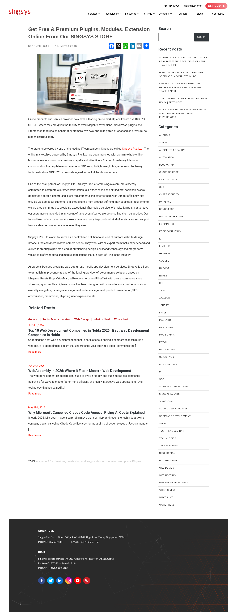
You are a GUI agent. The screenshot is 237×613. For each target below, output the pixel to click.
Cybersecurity (169, 194)
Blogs (200, 13)
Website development (173, 482)
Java (162, 290)
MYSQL (163, 342)
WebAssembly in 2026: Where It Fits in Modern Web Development (79, 371)
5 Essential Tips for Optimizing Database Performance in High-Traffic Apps (180, 87)
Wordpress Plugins (129, 461)
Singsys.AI (166, 401)
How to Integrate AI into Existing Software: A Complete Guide (181, 74)
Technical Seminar (171, 431)
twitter (50, 580)
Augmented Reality (172, 150)
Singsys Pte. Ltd (132, 148)
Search (164, 28)
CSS (161, 187)
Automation (167, 157)
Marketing (166, 327)
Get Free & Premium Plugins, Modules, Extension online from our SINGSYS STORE (89, 32)
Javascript (166, 298)
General (33, 319)
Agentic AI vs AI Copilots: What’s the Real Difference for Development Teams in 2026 (183, 61)
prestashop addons (78, 461)
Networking (167, 350)
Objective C (167, 357)
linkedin (59, 580)
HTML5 (163, 276)
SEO (161, 379)
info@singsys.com (193, 5)
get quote (216, 6)
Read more (34, 351)
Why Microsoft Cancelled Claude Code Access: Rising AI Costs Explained (86, 412)
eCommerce (167, 224)
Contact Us (218, 13)
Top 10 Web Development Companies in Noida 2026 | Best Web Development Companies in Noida (88, 332)
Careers (183, 13)
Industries (130, 13)
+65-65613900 (171, 5)
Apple (163, 142)
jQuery (164, 305)
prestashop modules (104, 461)
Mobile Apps (167, 335)
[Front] (20, 12)
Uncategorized (169, 460)
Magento (165, 320)
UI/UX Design (167, 453)
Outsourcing (168, 364)
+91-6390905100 (58, 568)
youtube (77, 580)
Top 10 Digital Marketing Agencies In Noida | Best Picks (183, 100)
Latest (163, 313)
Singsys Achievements (174, 386)
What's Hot (121, 319)
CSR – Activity (168, 179)
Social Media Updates (56, 319)
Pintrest (86, 580)
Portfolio (147, 13)
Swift (162, 423)
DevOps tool (167, 209)
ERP (161, 239)
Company (164, 13)
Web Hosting (167, 475)
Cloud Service (169, 172)
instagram (68, 580)
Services (93, 13)
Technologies (111, 13)
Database (165, 202)
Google (164, 261)
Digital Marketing (171, 216)
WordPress (167, 505)
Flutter (164, 246)
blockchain (167, 165)
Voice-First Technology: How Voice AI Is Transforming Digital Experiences (182, 113)
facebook (41, 580)
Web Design (82, 319)
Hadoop (164, 268)
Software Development (175, 416)
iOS (161, 283)
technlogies (167, 438)
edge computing (170, 231)
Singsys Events (169, 394)
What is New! (102, 319)
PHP (161, 372)
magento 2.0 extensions (50, 461)
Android (164, 135)
